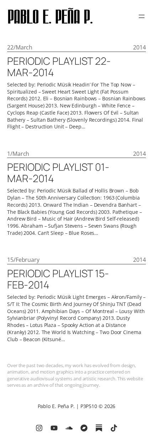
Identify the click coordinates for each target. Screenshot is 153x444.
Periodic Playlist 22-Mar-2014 (59, 67)
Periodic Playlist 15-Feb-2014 (58, 279)
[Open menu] (141, 16)
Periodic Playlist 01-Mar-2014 (58, 173)
